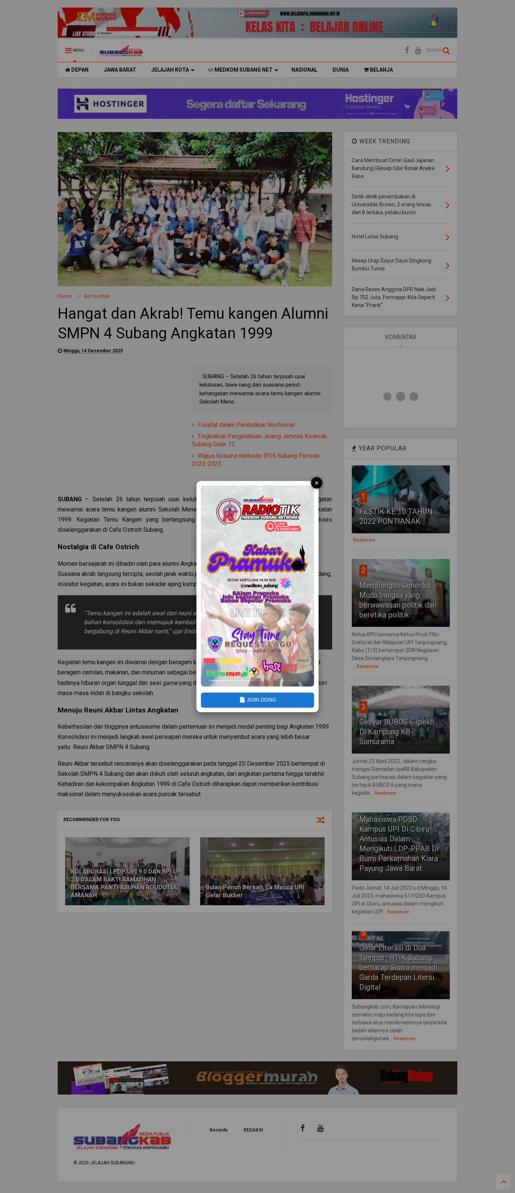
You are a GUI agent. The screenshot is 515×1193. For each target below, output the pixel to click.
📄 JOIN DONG (257, 700)
